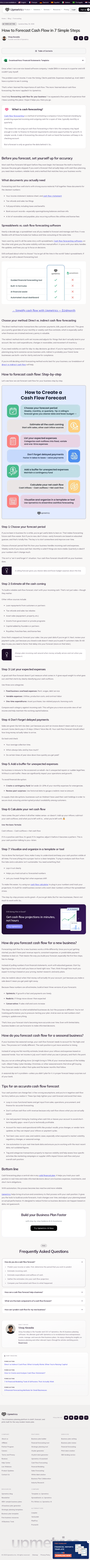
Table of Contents (45, 51)
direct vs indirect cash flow (14, 364)
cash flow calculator (40, 884)
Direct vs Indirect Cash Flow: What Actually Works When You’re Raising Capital (36, 1364)
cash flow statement (52, 196)
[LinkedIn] (81, 1418)
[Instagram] (86, 1418)
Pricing (66, 10)
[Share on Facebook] (76, 38)
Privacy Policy (45, 1555)
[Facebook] (71, 1418)
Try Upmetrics (14, 926)
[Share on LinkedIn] (86, 38)
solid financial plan (47, 1175)
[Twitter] (76, 1418)
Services (47, 10)
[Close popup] (88, 1541)
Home (4, 18)
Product (27, 10)
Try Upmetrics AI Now (44, 1228)
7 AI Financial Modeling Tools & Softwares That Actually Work (29, 1381)
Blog (9, 18)
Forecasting (17, 18)
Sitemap (35, 1555)
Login (74, 10)
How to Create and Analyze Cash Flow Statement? (24, 1373)
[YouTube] (66, 1418)
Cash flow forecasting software (68, 241)
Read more (22, 1343)
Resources (56, 10)
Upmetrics (6, 1194)
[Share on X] (81, 38)
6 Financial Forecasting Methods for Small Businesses (25, 1390)
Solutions (37, 10)
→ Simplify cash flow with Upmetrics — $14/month (43, 310)
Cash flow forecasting (14, 116)
